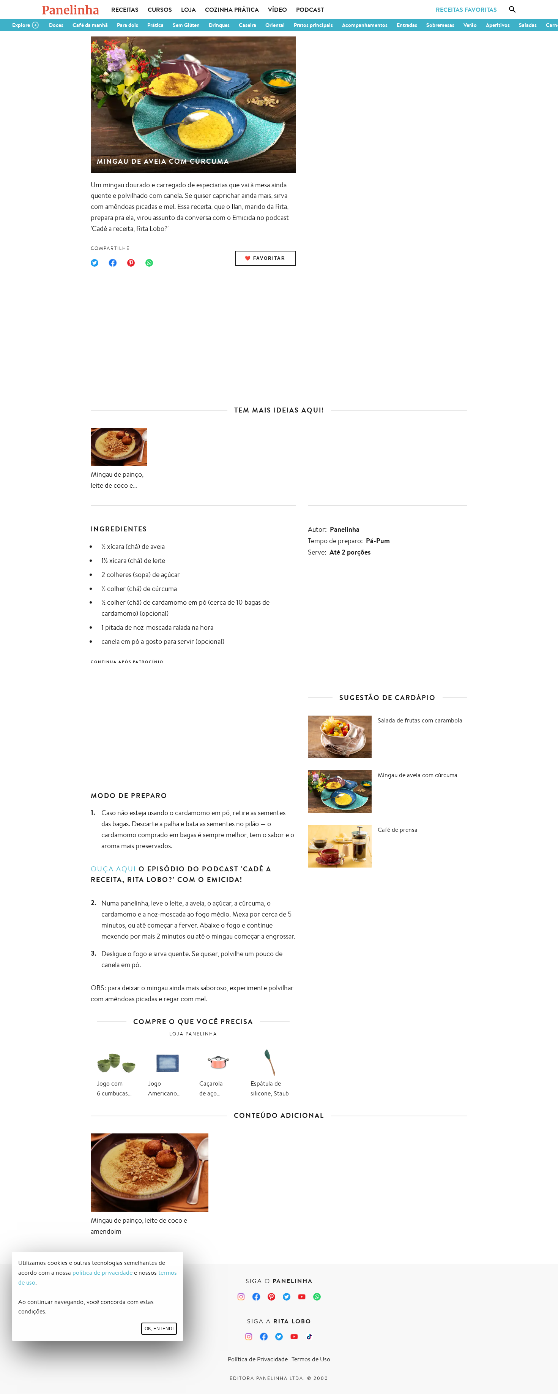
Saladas (528, 25)
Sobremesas (440, 25)
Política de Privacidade (258, 1359)
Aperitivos (498, 25)
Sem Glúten (186, 25)
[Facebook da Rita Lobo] (263, 1336)
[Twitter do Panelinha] (286, 1296)
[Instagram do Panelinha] (241, 1296)
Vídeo (277, 9)
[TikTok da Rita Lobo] (309, 1336)
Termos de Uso (311, 1359)
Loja (188, 9)
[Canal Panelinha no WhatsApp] (317, 1296)
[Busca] (512, 9)
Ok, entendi (159, 1328)
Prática (155, 25)
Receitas (125, 9)
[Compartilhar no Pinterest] (131, 263)
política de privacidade (102, 1273)
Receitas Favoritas (466, 9)
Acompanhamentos (365, 25)
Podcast (310, 9)
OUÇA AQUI (113, 868)
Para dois (127, 25)
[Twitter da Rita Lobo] (279, 1336)
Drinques (219, 25)
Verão (470, 25)
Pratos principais (313, 25)
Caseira (247, 25)
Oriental (275, 25)
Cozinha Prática (232, 9)
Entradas (407, 25)
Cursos (160, 9)
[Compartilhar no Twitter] (94, 263)
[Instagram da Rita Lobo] (248, 1336)
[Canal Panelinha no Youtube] (301, 1296)
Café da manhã (90, 25)
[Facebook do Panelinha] (256, 1296)
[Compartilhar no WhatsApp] (149, 263)
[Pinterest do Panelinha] (271, 1296)
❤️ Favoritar (265, 258)
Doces (56, 25)
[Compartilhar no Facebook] (113, 263)
